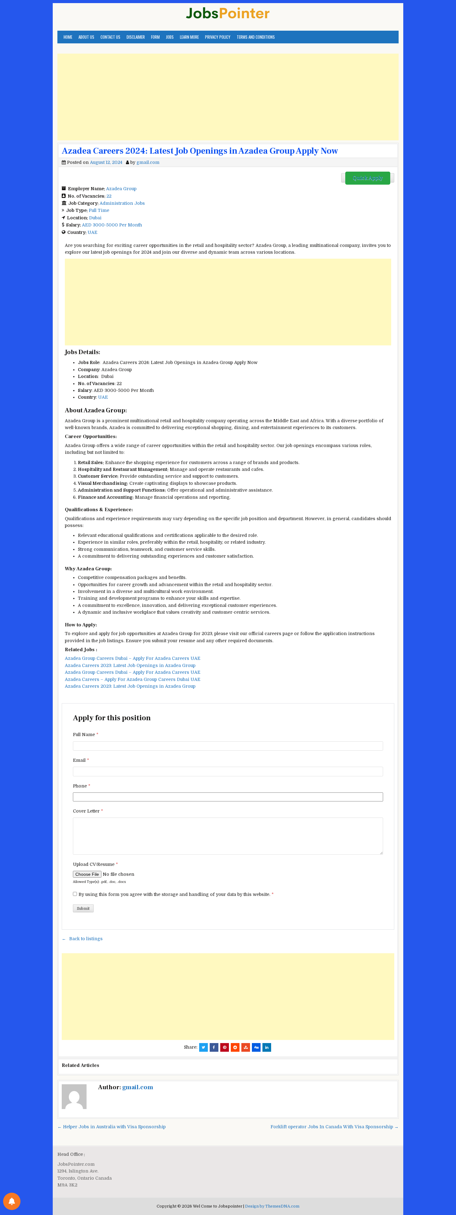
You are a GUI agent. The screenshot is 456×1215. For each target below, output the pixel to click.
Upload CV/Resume (95, 864)
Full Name (85, 734)
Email (81, 760)
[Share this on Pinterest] (224, 1047)
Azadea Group (121, 188)
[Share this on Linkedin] (266, 1047)
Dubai (95, 217)
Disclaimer (136, 37)
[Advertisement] (228, 97)
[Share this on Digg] (256, 1047)
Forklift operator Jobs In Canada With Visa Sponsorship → (334, 1126)
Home (68, 37)
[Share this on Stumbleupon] (245, 1047)
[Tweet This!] (203, 1047)
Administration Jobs (122, 203)
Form (155, 37)
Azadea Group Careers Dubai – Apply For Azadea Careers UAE (132, 658)
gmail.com (147, 162)
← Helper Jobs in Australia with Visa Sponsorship (111, 1126)
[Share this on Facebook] (214, 1047)
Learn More (189, 37)
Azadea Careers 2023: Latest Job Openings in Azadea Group (130, 665)
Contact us (110, 37)
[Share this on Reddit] (235, 1047)
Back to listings (86, 938)
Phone (81, 785)
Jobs (170, 37)
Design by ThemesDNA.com (272, 1206)
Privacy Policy (217, 37)
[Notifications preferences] (11, 1201)
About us (86, 37)
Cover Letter (88, 811)
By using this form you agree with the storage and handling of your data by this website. (176, 894)
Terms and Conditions (256, 37)
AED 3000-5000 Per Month (112, 224)
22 (108, 196)
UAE (92, 232)
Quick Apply (368, 178)
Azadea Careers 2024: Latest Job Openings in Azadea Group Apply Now (200, 150)
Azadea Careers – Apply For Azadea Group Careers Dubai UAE (132, 679)
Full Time (99, 210)
